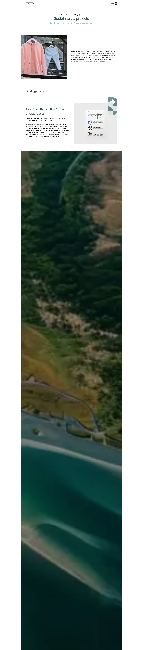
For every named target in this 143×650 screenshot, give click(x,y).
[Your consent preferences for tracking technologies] (141, 648)
